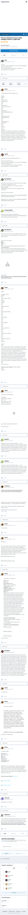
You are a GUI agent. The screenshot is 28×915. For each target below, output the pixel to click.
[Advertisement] (14, 18)
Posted (9, 61)
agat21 (9, 879)
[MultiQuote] (2, 74)
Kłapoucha (7, 814)
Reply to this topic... (7, 846)
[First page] (2, 55)
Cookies (24, 911)
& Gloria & (6, 486)
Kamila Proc (10, 875)
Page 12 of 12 (14, 55)
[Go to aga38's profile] (2, 155)
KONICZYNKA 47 (5, 45)
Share (7, 853)
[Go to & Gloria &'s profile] (2, 486)
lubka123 (6, 439)
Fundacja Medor (8, 210)
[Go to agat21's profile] (6, 880)
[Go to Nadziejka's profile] (6, 888)
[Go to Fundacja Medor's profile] (2, 211)
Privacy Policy (12, 911)
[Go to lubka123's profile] (2, 440)
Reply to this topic (14, 50)
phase (6, 89)
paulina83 (10, 883)
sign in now (3, 841)
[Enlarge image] (7, 263)
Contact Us (18, 911)
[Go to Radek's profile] (6, 872)
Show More (14, 892)
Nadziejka (10, 887)
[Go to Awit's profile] (2, 61)
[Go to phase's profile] (2, 90)
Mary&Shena (7, 179)
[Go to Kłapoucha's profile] (2, 815)
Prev (4, 55)
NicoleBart (7, 650)
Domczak (6, 798)
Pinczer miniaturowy (13, 46)
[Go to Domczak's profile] (2, 798)
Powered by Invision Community (14, 913)
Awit (5, 60)
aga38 (6, 154)
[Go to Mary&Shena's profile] (2, 179)
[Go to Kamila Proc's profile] (6, 876)
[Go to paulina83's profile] (6, 884)
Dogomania (5, 2)
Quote (5, 74)
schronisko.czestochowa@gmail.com (11, 624)
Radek (9, 871)
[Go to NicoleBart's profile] (2, 651)
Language (4, 911)
